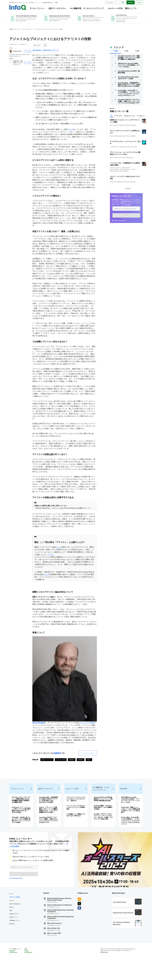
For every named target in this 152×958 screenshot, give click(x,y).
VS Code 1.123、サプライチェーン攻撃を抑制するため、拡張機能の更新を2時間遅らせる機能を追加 (21, 799)
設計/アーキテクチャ (57, 8)
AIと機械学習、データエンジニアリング (87, 8)
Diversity (12, 924)
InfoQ (112, 157)
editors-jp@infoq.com (28, 951)
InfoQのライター (14, 914)
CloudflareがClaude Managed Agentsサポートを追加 (128, 77)
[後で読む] (45, 45)
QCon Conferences (15, 904)
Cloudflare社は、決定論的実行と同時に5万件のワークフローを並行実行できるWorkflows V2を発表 (129, 84)
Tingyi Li (133, 169)
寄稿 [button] (56, 2)
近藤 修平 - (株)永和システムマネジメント (18, 62)
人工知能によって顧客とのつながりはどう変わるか (75, 814)
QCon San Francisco (54, 923)
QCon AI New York (53, 928)
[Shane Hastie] (10, 51)
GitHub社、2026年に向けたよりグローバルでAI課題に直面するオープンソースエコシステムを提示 (21, 819)
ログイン (12, 900)
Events (11, 907)
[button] (126, 215)
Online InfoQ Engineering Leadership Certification (60, 910)
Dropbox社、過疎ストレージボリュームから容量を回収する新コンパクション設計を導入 (130, 809)
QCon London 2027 (54, 933)
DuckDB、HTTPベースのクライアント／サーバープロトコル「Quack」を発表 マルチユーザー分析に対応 (103, 816)
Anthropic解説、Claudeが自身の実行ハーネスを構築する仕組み (103, 807)
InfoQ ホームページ (14, 29)
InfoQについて (13, 917)
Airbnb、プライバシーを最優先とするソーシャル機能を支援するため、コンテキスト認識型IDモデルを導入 (48, 809)
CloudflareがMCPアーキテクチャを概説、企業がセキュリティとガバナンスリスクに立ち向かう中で (129, 101)
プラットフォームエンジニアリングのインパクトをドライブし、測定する (75, 798)
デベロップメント (37, 8)
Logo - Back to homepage (17, 7)
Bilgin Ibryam (114, 136)
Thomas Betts (114, 146)
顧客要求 (57, 753)
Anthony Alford (115, 167)
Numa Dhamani (114, 169)
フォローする (27, 51)
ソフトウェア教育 (87, 723)
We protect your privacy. (119, 220)
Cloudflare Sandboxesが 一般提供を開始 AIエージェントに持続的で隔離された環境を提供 (129, 57)
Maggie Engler (125, 169)
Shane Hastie (17, 51)
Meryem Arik (126, 167)
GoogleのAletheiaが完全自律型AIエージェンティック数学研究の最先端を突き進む (103, 798)
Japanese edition (47, 2)
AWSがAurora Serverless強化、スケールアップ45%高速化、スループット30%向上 (129, 65)
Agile (88, 759)
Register (130, 2)
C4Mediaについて (14, 920)
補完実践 (80, 759)
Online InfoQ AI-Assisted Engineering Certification (60, 917)
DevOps (123, 789)
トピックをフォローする (87, 753)
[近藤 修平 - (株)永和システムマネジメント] (10, 61)
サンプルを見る (126, 204)
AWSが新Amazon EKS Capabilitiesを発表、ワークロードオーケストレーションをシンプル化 (130, 799)
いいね (38, 45)
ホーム (11, 893)
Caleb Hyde (113, 181)
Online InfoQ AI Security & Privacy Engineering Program (59, 899)
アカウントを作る (14, 897)
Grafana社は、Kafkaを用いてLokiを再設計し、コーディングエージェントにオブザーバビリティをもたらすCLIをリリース (129, 93)
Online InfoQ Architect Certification (59, 905)
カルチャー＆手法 (115, 8)
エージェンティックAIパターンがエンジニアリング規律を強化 (75, 807)
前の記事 (127, 188)
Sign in (139, 2)
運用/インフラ (131, 8)
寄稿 (10, 910)
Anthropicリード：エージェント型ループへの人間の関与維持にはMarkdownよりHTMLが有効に (21, 809)
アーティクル (26, 29)
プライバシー (104, 952)
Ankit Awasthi (114, 125)
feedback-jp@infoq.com (13, 951)
